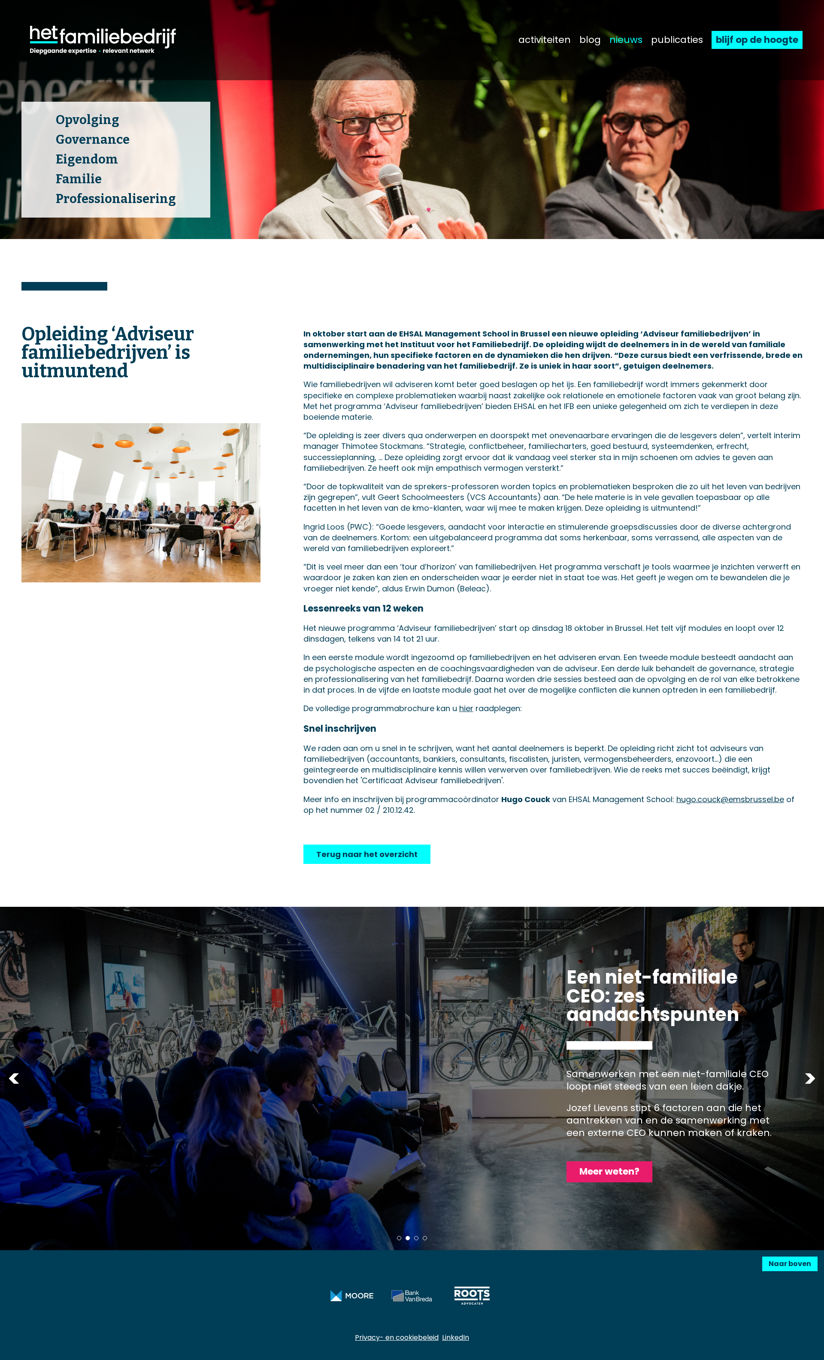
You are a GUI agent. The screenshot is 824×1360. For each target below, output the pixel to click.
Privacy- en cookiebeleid (397, 1337)
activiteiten (544, 40)
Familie (79, 179)
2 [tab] (408, 1238)
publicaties (677, 40)
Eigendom (87, 159)
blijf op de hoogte (757, 39)
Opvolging (87, 119)
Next (810, 1078)
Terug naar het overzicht (367, 854)
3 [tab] (416, 1238)
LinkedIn (455, 1337)
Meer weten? (609, 1171)
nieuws (625, 40)
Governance (93, 139)
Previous (14, 1078)
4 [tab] (425, 1238)
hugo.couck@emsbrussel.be (730, 799)
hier (466, 708)
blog (590, 40)
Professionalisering (116, 198)
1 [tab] (399, 1238)
